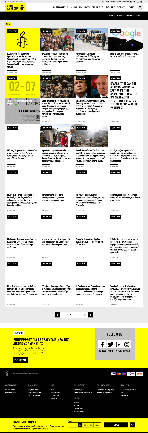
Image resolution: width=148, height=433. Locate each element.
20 (80, 425)
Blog (103, 1)
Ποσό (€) (71, 421)
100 (90, 425)
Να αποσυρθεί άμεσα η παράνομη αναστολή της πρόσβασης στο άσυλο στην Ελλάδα (125, 191)
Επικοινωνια (126, 1)
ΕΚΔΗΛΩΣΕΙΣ (11, 78)
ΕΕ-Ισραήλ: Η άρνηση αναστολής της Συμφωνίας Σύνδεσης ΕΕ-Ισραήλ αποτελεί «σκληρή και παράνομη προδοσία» (22, 236)
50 (85, 425)
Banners (113, 1)
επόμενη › (90, 314)
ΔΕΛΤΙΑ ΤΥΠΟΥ (12, 31)
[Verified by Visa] (131, 375)
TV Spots (108, 1)
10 (75, 425)
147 (84, 315)
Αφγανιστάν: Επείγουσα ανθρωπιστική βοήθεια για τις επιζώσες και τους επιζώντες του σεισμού (91, 51)
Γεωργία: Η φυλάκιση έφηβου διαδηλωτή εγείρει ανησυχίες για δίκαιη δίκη (91, 236)
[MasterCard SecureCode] (139, 375)
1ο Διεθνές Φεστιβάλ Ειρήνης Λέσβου (22, 99)
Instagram (141, 1)
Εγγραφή (22, 360)
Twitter (134, 1)
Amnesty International (15, 7)
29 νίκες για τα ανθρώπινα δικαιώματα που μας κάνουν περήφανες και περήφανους (57, 191)
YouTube (137, 1)
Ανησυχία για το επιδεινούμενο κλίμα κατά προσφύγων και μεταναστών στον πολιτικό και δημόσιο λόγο (57, 236)
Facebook (131, 1)
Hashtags (119, 1)
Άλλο (97, 425)
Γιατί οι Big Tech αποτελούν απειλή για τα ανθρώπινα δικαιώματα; (125, 51)
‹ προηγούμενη (57, 314)
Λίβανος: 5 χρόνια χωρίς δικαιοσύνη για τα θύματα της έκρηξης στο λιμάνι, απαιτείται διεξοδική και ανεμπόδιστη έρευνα (22, 146)
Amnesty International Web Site (16, 1)
